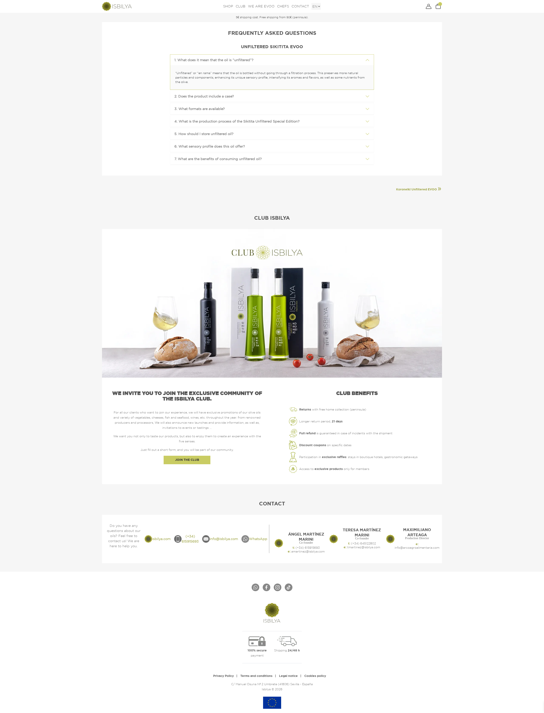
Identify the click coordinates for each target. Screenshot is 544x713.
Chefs (283, 6)
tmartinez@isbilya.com (363, 547)
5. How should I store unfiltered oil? (204, 134)
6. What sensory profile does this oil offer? (209, 146)
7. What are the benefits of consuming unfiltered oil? (218, 159)
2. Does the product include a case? (204, 96)
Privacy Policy (223, 676)
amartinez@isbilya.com (307, 551)
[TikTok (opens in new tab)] (288, 587)
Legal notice (288, 676)
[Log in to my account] (428, 6)
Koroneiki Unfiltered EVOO (416, 189)
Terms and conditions (256, 676)
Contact (300, 6)
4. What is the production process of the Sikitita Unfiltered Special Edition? (237, 121)
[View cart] (440, 6)
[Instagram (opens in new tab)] (277, 587)
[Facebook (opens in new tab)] (266, 587)
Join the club (187, 460)
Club (240, 6)
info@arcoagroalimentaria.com (417, 547)
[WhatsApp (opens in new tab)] (255, 587)
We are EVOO (261, 6)
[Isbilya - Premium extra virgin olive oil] (117, 6)
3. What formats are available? (199, 109)
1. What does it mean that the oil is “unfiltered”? (214, 60)
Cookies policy (315, 676)
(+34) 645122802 (363, 543)
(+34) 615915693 (307, 547)
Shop (228, 6)
